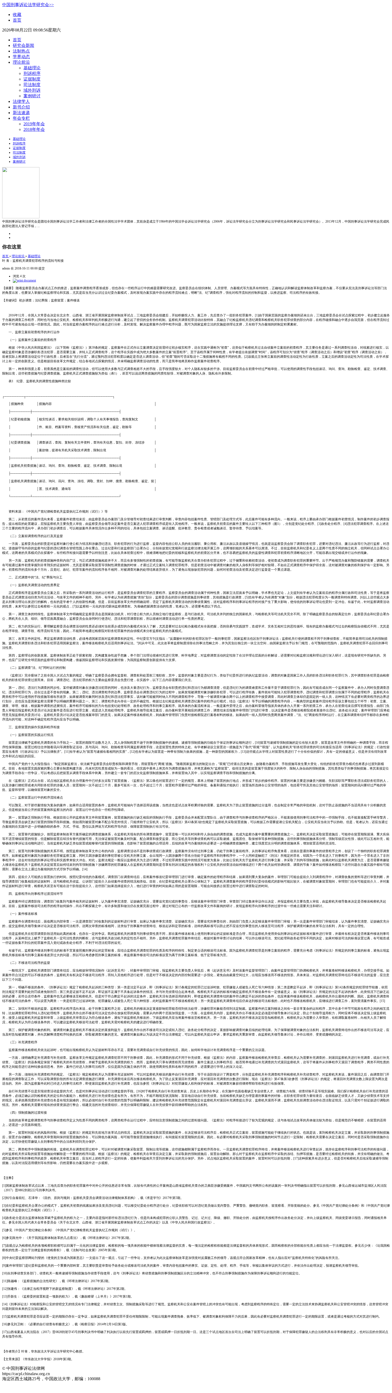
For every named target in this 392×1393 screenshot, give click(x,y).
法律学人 (21, 101)
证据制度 (32, 79)
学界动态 (21, 56)
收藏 (17, 14)
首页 (17, 20)
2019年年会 (34, 124)
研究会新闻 (23, 45)
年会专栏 (21, 118)
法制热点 (21, 51)
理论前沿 (21, 62)
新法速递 (21, 112)
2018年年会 (34, 129)
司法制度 (32, 84)
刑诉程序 (32, 73)
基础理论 (32, 68)
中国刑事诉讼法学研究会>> (28, 4)
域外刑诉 (32, 90)
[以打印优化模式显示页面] (24, 280)
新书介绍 (21, 107)
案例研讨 (32, 96)
